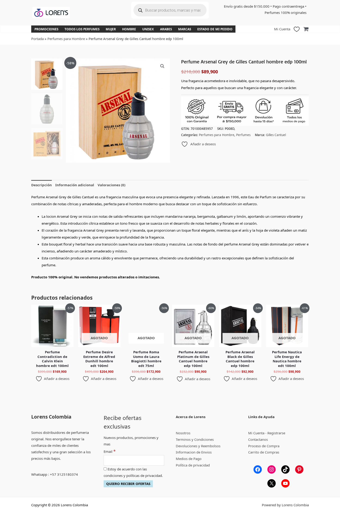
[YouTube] (285, 483)
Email (110, 451)
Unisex (148, 29)
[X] (271, 483)
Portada (37, 38)
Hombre (129, 29)
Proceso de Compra (263, 446)
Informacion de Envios (194, 452)
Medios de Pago (188, 458)
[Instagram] (271, 469)
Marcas (184, 29)
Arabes (166, 29)
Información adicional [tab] (74, 185)
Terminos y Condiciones (195, 439)
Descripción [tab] (41, 185)
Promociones (46, 29)
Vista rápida (52, 343)
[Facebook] (257, 469)
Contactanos (258, 439)
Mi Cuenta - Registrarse (266, 433)
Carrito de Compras (263, 452)
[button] (162, 66)
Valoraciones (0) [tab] (111, 185)
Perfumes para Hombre (66, 38)
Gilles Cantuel (276, 135)
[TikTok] (285, 469)
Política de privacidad (193, 465)
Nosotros (183, 433)
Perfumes (243, 135)
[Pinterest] (299, 469)
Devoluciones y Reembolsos (198, 446)
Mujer (111, 29)
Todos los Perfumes (82, 29)
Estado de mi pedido (214, 29)
